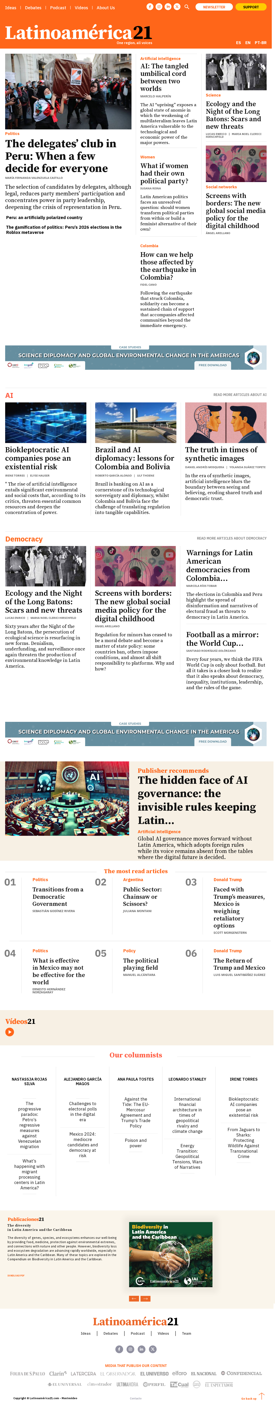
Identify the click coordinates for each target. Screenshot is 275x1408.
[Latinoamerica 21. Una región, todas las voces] (136, 1321)
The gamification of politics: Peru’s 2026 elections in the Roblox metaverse (64, 229)
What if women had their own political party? (164, 174)
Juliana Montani (137, 911)
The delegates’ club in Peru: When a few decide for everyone (60, 156)
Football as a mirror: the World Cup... (222, 639)
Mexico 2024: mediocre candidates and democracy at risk (82, 1144)
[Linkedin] (168, 6)
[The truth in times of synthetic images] (226, 422)
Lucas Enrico (216, 134)
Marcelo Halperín (155, 96)
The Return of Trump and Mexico (239, 964)
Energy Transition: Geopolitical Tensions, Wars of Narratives (187, 1156)
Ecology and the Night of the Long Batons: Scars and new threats (233, 115)
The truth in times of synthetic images (221, 454)
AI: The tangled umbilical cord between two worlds (164, 78)
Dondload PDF (16, 1275)
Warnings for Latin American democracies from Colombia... (219, 565)
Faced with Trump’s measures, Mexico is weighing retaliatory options (239, 907)
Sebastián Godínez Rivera (53, 911)
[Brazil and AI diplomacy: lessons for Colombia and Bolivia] (135, 422)
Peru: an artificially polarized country (44, 217)
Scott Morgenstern (230, 933)
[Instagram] (159, 6)
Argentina (133, 879)
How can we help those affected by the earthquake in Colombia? (168, 266)
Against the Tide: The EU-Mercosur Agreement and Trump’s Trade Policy (135, 1112)
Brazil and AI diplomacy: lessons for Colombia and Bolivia (134, 458)
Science (213, 95)
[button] (186, 7)
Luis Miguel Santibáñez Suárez (239, 975)
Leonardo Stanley (187, 1079)
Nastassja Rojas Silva (29, 1081)
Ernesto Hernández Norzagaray (48, 990)
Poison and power (136, 1143)
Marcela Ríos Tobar (201, 586)
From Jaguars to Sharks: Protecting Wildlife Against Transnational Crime (244, 1143)
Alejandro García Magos (83, 1081)
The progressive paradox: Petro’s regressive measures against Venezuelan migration (29, 1125)
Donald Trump (228, 879)
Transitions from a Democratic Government (58, 897)
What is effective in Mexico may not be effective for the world (58, 971)
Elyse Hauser (40, 475)
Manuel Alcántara (139, 975)
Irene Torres (15, 475)
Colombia (149, 246)
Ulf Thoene (145, 475)
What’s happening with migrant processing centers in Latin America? (29, 1174)
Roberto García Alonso (113, 475)
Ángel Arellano (218, 233)
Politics (12, 133)
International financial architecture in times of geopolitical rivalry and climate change (187, 1115)
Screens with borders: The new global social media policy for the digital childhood (236, 211)
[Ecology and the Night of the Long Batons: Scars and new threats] (236, 72)
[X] (177, 6)
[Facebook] (150, 6)
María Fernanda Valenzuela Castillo (34, 178)
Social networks (221, 187)
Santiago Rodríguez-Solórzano (211, 651)
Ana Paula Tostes (136, 1079)
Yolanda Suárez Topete (247, 467)
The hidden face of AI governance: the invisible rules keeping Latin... (197, 800)
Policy (129, 951)
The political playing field (141, 964)
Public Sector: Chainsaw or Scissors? (142, 897)
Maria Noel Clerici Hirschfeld (233, 135)
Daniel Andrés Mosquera (204, 467)
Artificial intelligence (160, 59)
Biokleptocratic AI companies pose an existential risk (38, 458)
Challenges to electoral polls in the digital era (83, 1112)
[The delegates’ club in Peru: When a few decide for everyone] (68, 92)
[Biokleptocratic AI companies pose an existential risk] (45, 422)
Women (147, 157)
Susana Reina (150, 188)
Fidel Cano (148, 285)
